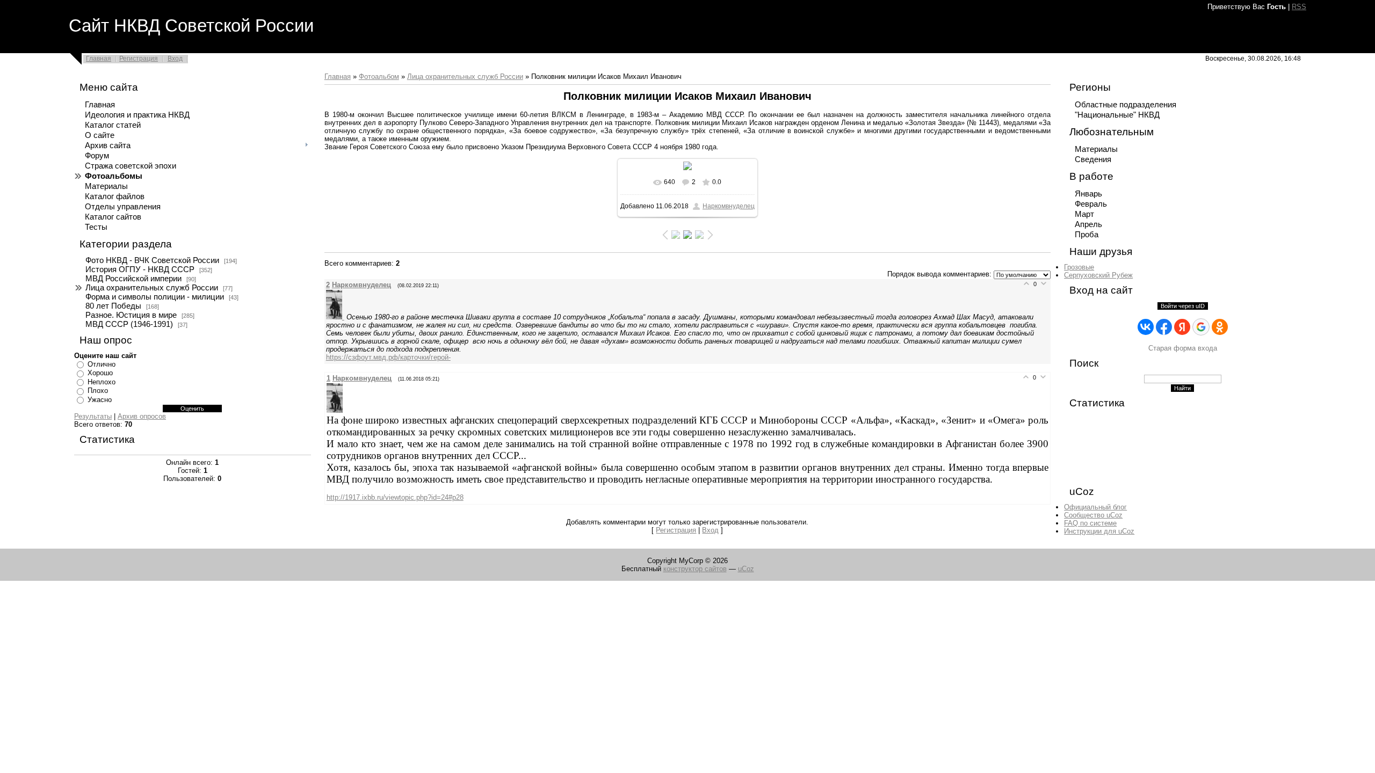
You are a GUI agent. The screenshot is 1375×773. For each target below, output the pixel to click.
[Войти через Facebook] (1164, 327)
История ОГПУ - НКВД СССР (139, 269)
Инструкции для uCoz (1099, 531)
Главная (98, 58)
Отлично (101, 364)
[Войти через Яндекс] (1182, 327)
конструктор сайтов (695, 569)
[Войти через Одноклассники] (1220, 327)
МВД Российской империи (133, 278)
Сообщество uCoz (1093, 515)
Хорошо (100, 373)
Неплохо (101, 382)
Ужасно (100, 400)
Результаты (93, 416)
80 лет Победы (113, 306)
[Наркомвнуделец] (336, 317)
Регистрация (138, 58)
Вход (175, 58)
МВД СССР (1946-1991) (129, 324)
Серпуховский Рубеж (1098, 275)
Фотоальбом (379, 76)
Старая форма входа (1182, 348)
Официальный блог (1095, 507)
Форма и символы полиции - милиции (154, 297)
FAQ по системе (1090, 523)
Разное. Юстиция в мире (131, 315)
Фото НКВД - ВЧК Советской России (152, 260)
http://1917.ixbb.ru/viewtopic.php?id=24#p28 (395, 497)
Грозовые (1079, 267)
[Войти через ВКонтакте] (1146, 327)
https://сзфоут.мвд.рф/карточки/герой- (388, 357)
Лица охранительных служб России (151, 287)
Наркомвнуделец (729, 206)
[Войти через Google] (1201, 327)
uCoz (746, 569)
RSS (1299, 7)
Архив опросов (142, 416)
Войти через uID (1183, 306)
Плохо (98, 390)
